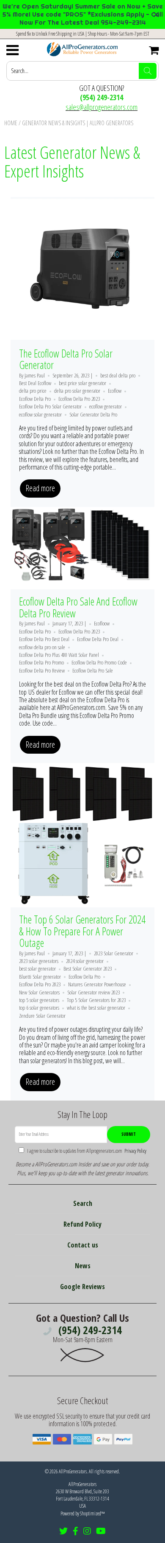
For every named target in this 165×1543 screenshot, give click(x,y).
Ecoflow (114, 390)
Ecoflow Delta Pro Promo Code (99, 662)
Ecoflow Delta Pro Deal (97, 639)
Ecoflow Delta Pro (35, 399)
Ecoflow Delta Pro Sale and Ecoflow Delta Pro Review (78, 607)
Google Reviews (82, 1286)
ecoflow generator (105, 406)
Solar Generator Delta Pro (93, 414)
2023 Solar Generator (113, 953)
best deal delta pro (117, 375)
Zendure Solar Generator (42, 1015)
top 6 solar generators (39, 1007)
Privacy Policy (134, 1150)
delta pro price (33, 390)
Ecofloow (102, 623)
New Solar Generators (39, 992)
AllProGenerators (73, 1471)
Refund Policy (82, 1224)
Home (10, 123)
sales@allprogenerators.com (102, 107)
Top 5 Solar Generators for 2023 (96, 1000)
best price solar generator (82, 383)
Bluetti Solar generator (40, 976)
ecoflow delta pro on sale (42, 647)
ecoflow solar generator (40, 414)
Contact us (82, 1245)
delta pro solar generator (77, 390)
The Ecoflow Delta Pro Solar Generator (66, 359)
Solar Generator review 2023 (93, 992)
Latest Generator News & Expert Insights (72, 162)
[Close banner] (156, 15)
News (83, 1265)
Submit (128, 1134)
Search (82, 1203)
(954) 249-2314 (101, 97)
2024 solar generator (85, 961)
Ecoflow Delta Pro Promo (41, 662)
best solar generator (37, 968)
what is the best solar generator (96, 1007)
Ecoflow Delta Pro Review (42, 670)
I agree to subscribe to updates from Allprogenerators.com (86, 1150)
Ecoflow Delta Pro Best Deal (44, 639)
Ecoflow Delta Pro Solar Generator (50, 406)
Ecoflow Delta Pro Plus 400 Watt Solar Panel (59, 655)
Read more (40, 488)
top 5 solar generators (39, 1000)
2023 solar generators (38, 961)
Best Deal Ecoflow (35, 383)
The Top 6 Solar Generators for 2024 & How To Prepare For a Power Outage (82, 931)
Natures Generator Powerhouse (97, 984)
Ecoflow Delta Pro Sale (92, 670)
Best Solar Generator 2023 (87, 968)
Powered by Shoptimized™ (82, 1513)
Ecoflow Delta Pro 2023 (79, 399)
